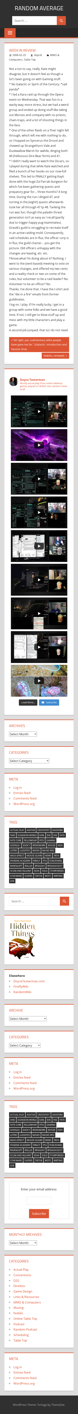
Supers (28, 875)
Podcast (18, 1324)
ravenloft (16, 865)
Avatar (31, 830)
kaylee (52, 845)
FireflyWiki (20, 986)
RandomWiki (22, 992)
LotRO (13, 850)
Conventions (22, 1275)
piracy (36, 860)
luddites (25, 850)
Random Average (39, 8)
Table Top (30, 59)
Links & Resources (26, 1297)
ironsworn (38, 845)
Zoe (12, 881)
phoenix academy (20, 860)
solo (45, 870)
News (48, 855)
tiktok (38, 875)
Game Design (22, 1291)
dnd (12, 835)
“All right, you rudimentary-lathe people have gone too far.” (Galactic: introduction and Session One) (39, 344)
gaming (50, 840)
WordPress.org (24, 804)
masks (36, 850)
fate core (15, 840)
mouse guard (35, 855)
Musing (18, 1307)
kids (60, 845)
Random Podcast (25, 1329)
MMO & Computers (27, 1302)
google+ (15, 845)
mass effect (17, 855)
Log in (17, 787)
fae (55, 835)
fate (62, 835)
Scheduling (21, 1335)
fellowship (30, 840)
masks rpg (48, 850)
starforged (57, 870)
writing (58, 875)
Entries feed (21, 793)
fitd (41, 840)
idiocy (26, 845)
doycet (38, 55)
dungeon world (27, 835)
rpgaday (40, 865)
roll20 (28, 865)
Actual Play (17, 830)
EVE (49, 835)
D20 (16, 1280)
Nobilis (18, 1313)
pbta (56, 855)
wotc (48, 875)
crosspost (43, 830)
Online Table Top (25, 1318)
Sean (36, 870)
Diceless (19, 1286)
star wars (16, 875)
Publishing (55, 860)
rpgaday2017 (54, 865)
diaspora (57, 830)
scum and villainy (20, 870)
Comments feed (24, 798)
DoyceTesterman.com (29, 981)
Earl (41, 835)
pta (45, 860)
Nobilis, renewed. (54, 356)
